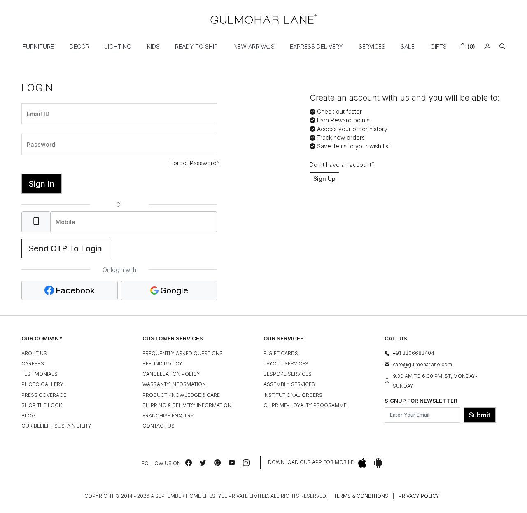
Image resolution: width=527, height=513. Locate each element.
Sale (408, 46)
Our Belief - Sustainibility (56, 426)
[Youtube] (231, 462)
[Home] (263, 19)
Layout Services (286, 364)
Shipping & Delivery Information (186, 405)
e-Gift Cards (281, 353)
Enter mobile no (73, 210)
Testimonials (39, 374)
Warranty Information (174, 384)
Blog (28, 415)
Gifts (438, 46)
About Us (34, 353)
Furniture (38, 46)
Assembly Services (289, 384)
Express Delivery (316, 46)
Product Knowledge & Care (181, 395)
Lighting (118, 46)
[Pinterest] (217, 462)
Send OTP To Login (65, 248)
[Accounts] (487, 46)
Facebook (75, 290)
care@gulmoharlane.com (422, 364)
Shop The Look (41, 405)
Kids (153, 46)
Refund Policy (162, 364)
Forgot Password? (195, 162)
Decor (79, 46)
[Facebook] (188, 462)
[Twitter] (203, 462)
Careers (32, 364)
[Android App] (378, 462)
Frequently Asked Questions (182, 353)
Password (38, 133)
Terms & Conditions (361, 496)
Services (372, 46)
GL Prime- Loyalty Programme (305, 405)
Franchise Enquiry (168, 415)
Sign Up (324, 178)
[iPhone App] (362, 462)
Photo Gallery (42, 384)
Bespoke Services (288, 374)
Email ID (36, 102)
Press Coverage (43, 395)
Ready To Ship (196, 46)
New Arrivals (254, 46)
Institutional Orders (293, 395)
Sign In (41, 184)
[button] (502, 46)
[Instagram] (246, 462)
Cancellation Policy (171, 374)
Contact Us (158, 426)
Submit (479, 415)
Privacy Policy (419, 496)
